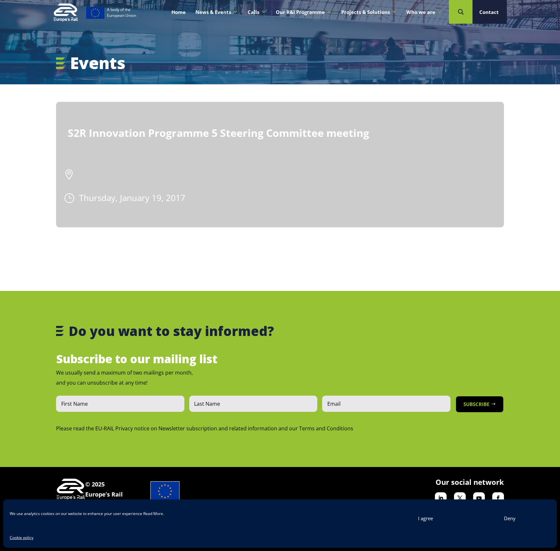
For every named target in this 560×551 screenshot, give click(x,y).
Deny (510, 518)
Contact (489, 12)
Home (178, 12)
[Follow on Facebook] (498, 498)
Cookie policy (21, 537)
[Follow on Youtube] (479, 498)
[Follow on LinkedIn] (441, 498)
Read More (153, 513)
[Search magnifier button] (460, 12)
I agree (425, 518)
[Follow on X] (460, 498)
